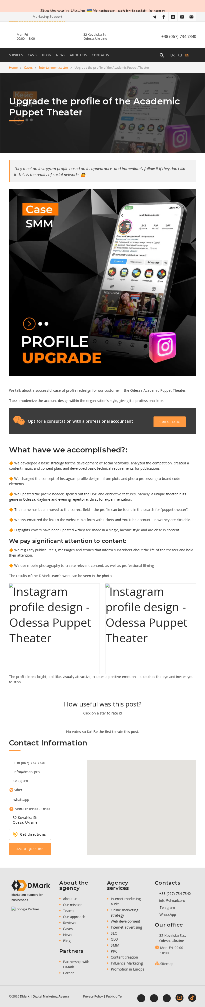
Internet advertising (126, 927)
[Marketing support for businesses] (31, 885)
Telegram (166, 907)
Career (68, 973)
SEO (114, 933)
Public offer (114, 996)
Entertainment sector (53, 67)
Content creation (124, 957)
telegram (21, 780)
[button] (141, 805)
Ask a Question (30, 848)
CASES (32, 55)
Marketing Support (64, 16)
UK (172, 55)
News (67, 934)
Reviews (69, 922)
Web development (125, 921)
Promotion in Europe (127, 969)
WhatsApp (167, 914)
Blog (66, 940)
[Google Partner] (26, 913)
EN (187, 55)
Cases (28, 67)
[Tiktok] (192, 998)
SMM (115, 945)
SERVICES (16, 55)
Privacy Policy (93, 996)
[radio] (85, 722)
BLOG (46, 55)
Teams (68, 910)
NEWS (60, 55)
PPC (114, 951)
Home (13, 67)
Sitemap (167, 963)
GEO (114, 939)
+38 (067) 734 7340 (178, 36)
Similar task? (169, 422)
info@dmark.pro (27, 772)
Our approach (74, 916)
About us (78, 55)
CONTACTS (100, 55)
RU (180, 55)
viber (18, 790)
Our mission (72, 904)
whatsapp (21, 799)
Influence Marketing (127, 963)
